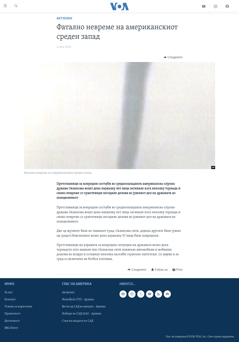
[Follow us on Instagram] (131, 294)
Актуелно (64, 18)
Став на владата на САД (77, 320)
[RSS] (158, 294)
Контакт (9, 299)
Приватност (12, 313)
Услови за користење (18, 306)
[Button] (173, 57)
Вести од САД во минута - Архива (84, 306)
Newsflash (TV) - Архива (78, 299)
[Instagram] (215, 6)
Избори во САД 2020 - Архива (81, 313)
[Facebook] (227, 6)
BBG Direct (11, 328)
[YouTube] (204, 6)
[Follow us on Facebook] (123, 294)
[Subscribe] (167, 294)
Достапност (12, 320)
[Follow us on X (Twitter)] (140, 294)
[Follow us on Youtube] (149, 294)
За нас (8, 292)
